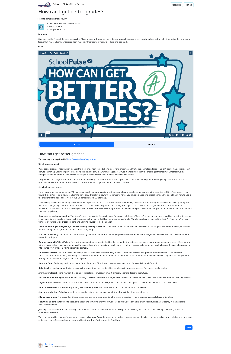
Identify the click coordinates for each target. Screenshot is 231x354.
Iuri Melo (49, 344)
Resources (176, 4)
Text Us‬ (188, 4)
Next (189, 327)
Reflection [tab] (152, 144)
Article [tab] (77, 144)
